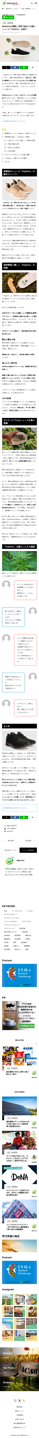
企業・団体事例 (11, 828)
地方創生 (25, 932)
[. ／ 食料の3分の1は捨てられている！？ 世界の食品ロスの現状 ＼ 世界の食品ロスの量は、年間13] (7, 1335)
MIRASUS (14, 825)
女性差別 (7, 935)
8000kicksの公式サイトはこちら (14, 121)
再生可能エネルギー (10, 932)
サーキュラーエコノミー (12, 925)
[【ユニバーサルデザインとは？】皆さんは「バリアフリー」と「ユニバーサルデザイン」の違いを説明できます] (19, 1335)
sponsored (10, 831)
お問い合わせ (19, 1419)
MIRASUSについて (19, 1427)
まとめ (7, 161)
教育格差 (18, 935)
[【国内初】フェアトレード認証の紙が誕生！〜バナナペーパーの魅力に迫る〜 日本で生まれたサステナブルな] (31, 1299)
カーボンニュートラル (11, 918)
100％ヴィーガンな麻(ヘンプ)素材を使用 (21, 140)
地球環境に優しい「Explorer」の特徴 (17, 137)
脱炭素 (6, 946)
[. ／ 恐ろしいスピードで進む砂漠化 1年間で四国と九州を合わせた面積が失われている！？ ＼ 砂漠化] (19, 1323)
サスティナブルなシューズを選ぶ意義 (17, 154)
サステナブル (26, 921)
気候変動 (18, 939)
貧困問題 (27, 946)
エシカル (30, 911)
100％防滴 (11, 151)
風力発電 (7, 949)
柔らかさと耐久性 (14, 147)
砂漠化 (6, 942)
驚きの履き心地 (13, 144)
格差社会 (28, 935)
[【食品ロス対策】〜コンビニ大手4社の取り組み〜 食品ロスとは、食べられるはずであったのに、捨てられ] (31, 1323)
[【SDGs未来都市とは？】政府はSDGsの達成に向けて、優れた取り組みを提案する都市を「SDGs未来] (31, 1335)
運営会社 (19, 1407)
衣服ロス (16, 946)
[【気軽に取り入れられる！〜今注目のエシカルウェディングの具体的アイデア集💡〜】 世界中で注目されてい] (7, 1311)
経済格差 (24, 942)
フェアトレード (9, 928)
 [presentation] (35, 1044)
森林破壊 (7, 939)
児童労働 (22, 928)
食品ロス (18, 949)
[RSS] (24, 1400)
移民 (14, 942)
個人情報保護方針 (19, 1423)
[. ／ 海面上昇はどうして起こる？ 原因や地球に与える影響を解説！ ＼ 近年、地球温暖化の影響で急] (7, 1323)
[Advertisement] (19, 889)
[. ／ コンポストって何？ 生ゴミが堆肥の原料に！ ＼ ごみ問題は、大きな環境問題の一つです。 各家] (31, 1311)
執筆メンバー (19, 1411)
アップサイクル (17, 911)
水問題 (27, 939)
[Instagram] (15, 1400)
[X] (19, 1400)
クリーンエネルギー (10, 921)
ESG (5, 911)
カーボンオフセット (10, 914)
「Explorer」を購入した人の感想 (15, 158)
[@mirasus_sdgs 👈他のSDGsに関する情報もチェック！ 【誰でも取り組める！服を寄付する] (19, 1299)
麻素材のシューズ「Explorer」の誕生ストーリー (21, 133)
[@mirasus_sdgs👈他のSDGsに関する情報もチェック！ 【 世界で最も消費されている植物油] (7, 1299)
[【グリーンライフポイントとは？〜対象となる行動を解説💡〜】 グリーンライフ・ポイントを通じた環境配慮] (19, 1311)
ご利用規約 (19, 1415)
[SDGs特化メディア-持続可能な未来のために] (11, 3)
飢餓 (26, 949)
